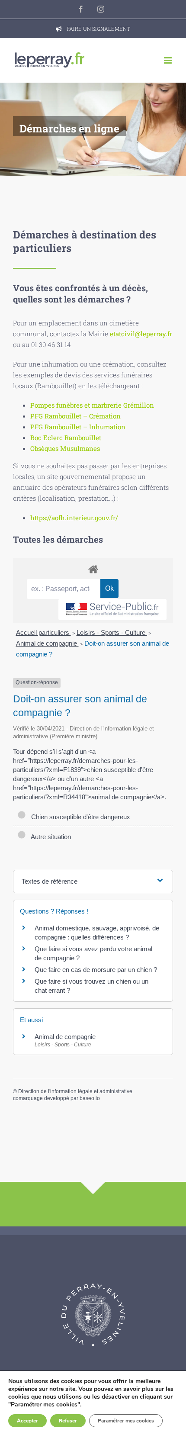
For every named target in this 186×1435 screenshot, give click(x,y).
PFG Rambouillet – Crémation (75, 416)
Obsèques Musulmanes (65, 448)
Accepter (27, 1420)
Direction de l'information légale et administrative (75, 1091)
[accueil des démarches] (93, 569)
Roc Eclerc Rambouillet (65, 437)
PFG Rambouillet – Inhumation (77, 426)
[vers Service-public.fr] (112, 609)
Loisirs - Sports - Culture (112, 632)
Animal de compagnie (47, 643)
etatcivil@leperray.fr (141, 333)
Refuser (68, 1420)
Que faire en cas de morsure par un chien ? (96, 969)
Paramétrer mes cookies (126, 1420)
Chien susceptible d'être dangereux (79, 816)
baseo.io (90, 1098)
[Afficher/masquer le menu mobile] (168, 60)
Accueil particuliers (43, 632)
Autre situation (49, 836)
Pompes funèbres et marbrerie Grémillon (92, 405)
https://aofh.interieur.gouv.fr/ (74, 517)
